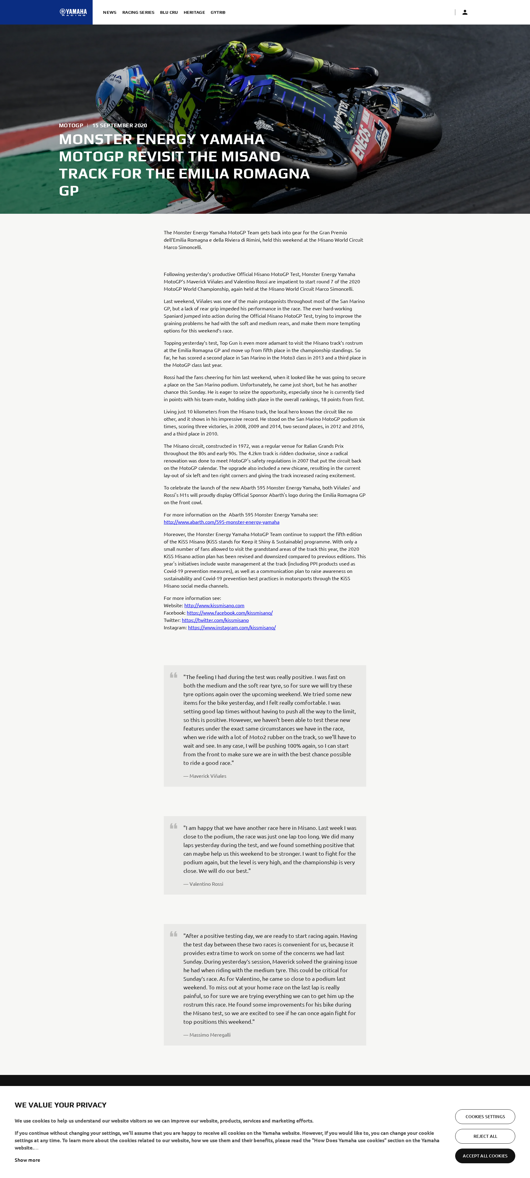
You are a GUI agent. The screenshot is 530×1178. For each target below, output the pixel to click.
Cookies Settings (485, 1116)
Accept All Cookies (485, 1156)
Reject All (485, 1136)
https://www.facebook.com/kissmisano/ (230, 612)
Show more (27, 1159)
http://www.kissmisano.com (214, 605)
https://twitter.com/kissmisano (215, 620)
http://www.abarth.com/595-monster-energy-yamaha (221, 522)
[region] (265, 1132)
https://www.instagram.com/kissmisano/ (232, 627)
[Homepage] (73, 12)
